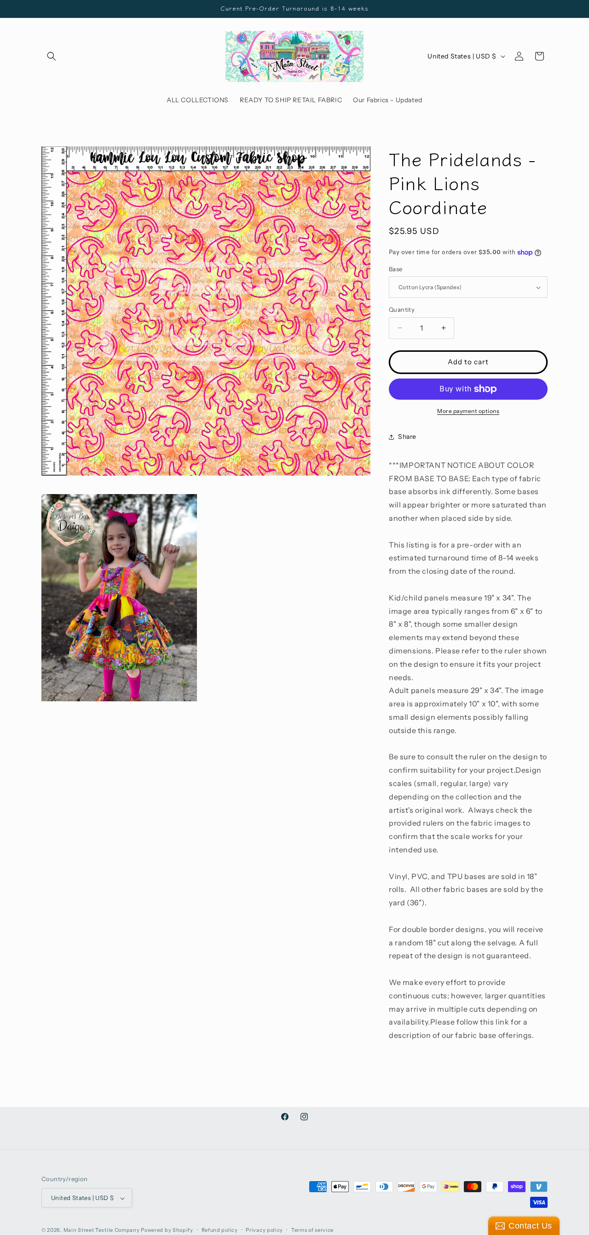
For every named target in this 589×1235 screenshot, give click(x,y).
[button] (51, 56)
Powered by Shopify (167, 1230)
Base (396, 269)
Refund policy (220, 1230)
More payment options (468, 411)
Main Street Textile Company (102, 1230)
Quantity (402, 309)
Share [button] (407, 436)
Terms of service (312, 1230)
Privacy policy (264, 1230)
